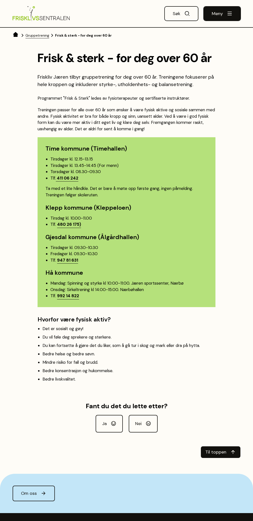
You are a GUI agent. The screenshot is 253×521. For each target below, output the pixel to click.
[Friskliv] (41, 13)
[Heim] (16, 35)
